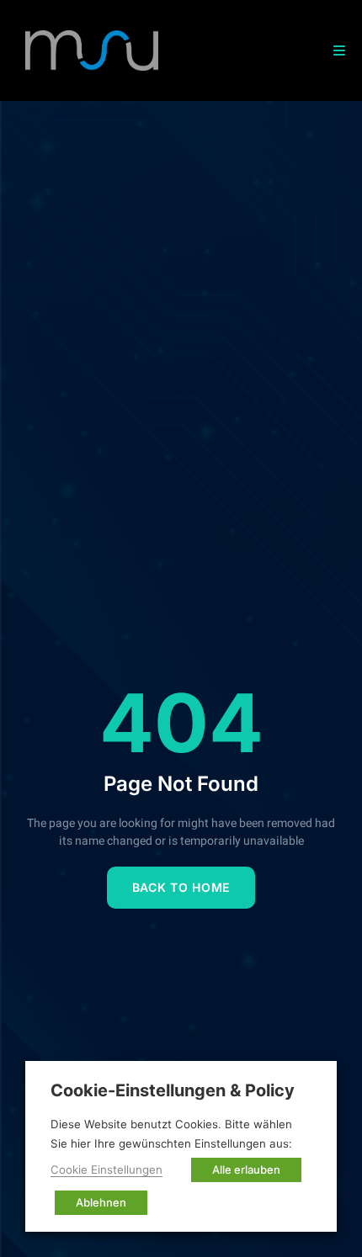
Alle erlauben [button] (246, 1169)
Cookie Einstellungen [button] (106, 1169)
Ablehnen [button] (101, 1202)
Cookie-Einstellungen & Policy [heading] (173, 1090)
